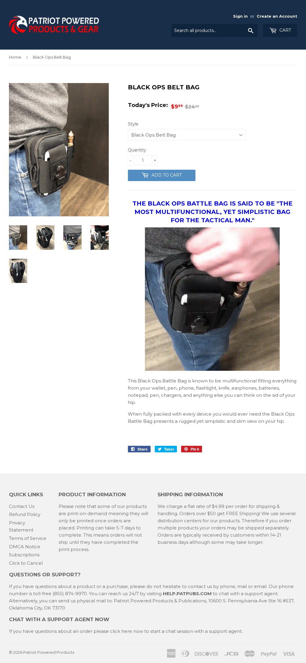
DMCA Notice (24, 546)
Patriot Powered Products (48, 652)
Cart (284, 30)
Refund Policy (24, 514)
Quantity (137, 150)
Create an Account (277, 16)
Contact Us (21, 506)
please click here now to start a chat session (142, 631)
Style (133, 124)
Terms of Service (27, 538)
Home (15, 57)
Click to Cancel (26, 563)
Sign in (240, 16)
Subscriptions (24, 555)
